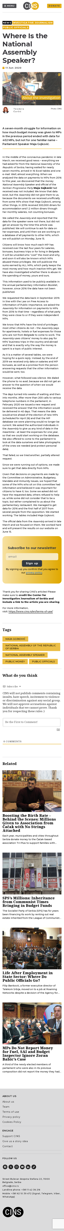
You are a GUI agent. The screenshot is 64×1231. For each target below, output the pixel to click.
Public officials (16, 27)
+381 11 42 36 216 (30, 1190)
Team (6, 1106)
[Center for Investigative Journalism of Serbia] (32, 6)
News (7, 22)
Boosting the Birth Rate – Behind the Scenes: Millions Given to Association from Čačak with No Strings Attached (29, 823)
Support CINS (11, 1136)
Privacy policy (11, 1116)
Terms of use (10, 1111)
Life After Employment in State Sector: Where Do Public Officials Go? (27, 976)
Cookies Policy (11, 1122)
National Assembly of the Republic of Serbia (30, 647)
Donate (54, 6)
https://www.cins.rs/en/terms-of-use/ (31, 611)
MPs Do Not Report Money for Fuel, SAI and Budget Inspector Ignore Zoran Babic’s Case (27, 1053)
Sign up (32, 563)
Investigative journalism (33, 22)
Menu (11, 6)
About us (8, 1101)
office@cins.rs (10, 1186)
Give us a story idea (15, 1141)
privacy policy (34, 572)
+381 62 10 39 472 (21, 1193)
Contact (7, 1146)
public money (15, 661)
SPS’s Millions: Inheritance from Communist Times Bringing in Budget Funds (28, 901)
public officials (43, 661)
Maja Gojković (15, 638)
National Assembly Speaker (25, 655)
